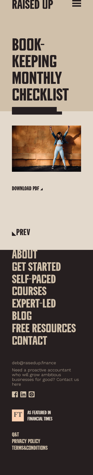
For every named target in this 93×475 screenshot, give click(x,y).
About (24, 254)
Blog (22, 315)
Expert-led (34, 303)
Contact (29, 340)
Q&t (15, 435)
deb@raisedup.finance (34, 362)
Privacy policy (26, 442)
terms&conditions (30, 448)
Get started (36, 266)
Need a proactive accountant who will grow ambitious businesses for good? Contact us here (45, 377)
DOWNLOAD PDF (25, 188)
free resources (44, 328)
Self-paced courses (34, 285)
